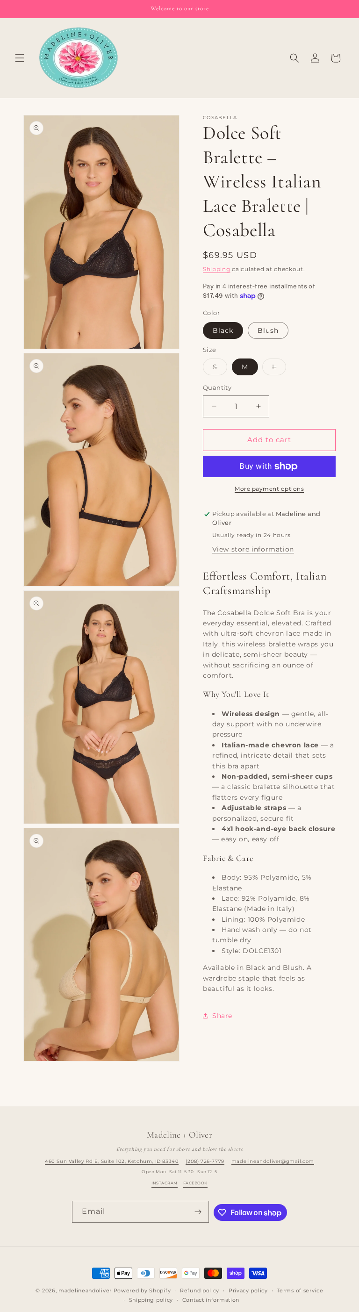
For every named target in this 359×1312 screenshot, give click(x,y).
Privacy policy (248, 1290)
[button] (19, 58)
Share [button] (222, 1015)
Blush (268, 330)
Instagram (164, 1183)
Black (223, 330)
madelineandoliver (85, 1290)
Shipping (216, 268)
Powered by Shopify (142, 1290)
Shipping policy (151, 1300)
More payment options (269, 488)
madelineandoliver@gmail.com (272, 1161)
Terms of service (300, 1290)
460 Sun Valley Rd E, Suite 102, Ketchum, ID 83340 (112, 1161)
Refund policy (199, 1290)
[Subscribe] (198, 1212)
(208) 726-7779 (205, 1161)
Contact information (210, 1300)
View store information (253, 549)
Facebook (195, 1183)
